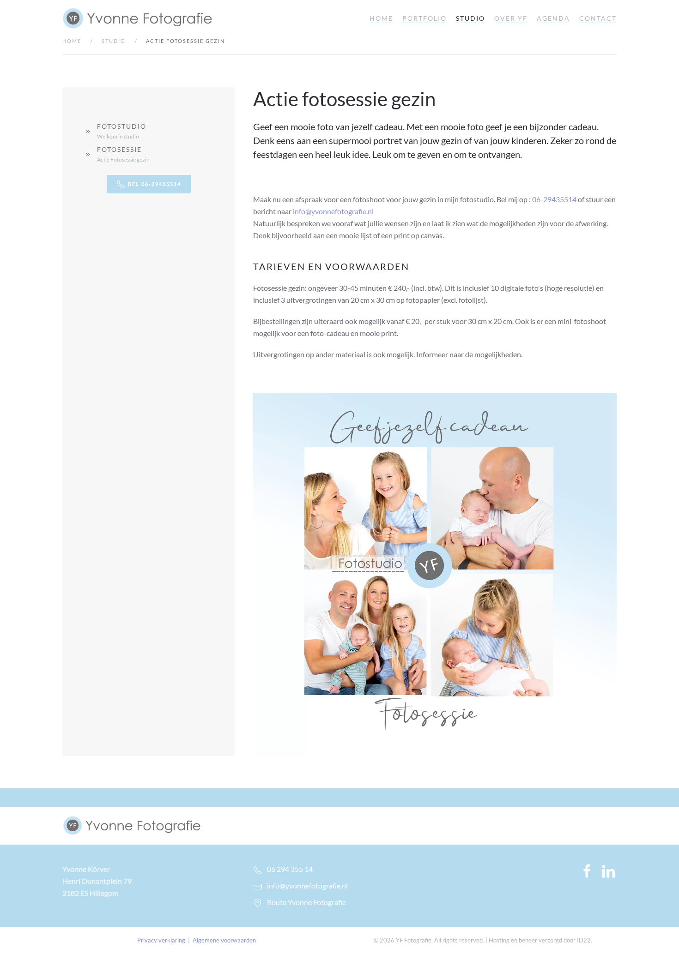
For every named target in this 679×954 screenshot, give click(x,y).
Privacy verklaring (161, 940)
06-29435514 (554, 199)
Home (381, 18)
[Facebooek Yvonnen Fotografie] (587, 871)
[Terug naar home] (137, 18)
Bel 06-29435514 (154, 184)
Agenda (553, 18)
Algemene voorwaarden (224, 940)
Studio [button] (470, 18)
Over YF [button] (510, 18)
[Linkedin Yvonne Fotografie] (608, 871)
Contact (598, 18)
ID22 (584, 940)
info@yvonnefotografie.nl (333, 211)
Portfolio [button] (424, 18)
